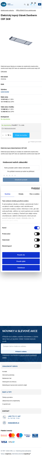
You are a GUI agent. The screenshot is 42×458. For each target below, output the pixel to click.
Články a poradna (7, 397)
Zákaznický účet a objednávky (11, 401)
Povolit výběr (21, 261)
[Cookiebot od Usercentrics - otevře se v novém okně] (31, 188)
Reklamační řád (6, 378)
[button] (9, 128)
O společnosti (6, 404)
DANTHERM (5, 92)
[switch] (37, 233)
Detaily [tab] (21, 194)
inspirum (8, 454)
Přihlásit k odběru (21, 351)
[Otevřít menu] (39, 4)
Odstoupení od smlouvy (9, 382)
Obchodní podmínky (8, 375)
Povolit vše (21, 255)
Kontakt (4, 371)
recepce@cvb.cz (13, 423)
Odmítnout (21, 268)
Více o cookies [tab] (34, 194)
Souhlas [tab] (7, 194)
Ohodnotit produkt (21, 180)
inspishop (27, 454)
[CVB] (7, 4)
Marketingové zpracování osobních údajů (14, 385)
